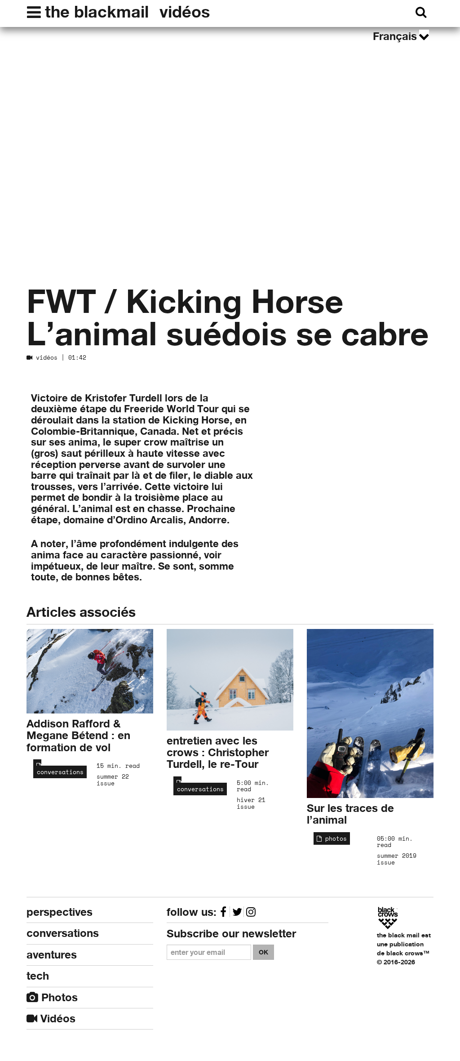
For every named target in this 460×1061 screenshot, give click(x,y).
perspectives (60, 911)
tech (38, 975)
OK (263, 952)
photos (334, 838)
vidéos (184, 12)
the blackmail (97, 12)
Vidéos (56, 1018)
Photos (58, 997)
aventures (52, 954)
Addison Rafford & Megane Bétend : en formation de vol (78, 735)
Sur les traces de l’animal (350, 814)
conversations (58, 771)
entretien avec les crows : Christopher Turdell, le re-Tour (218, 752)
